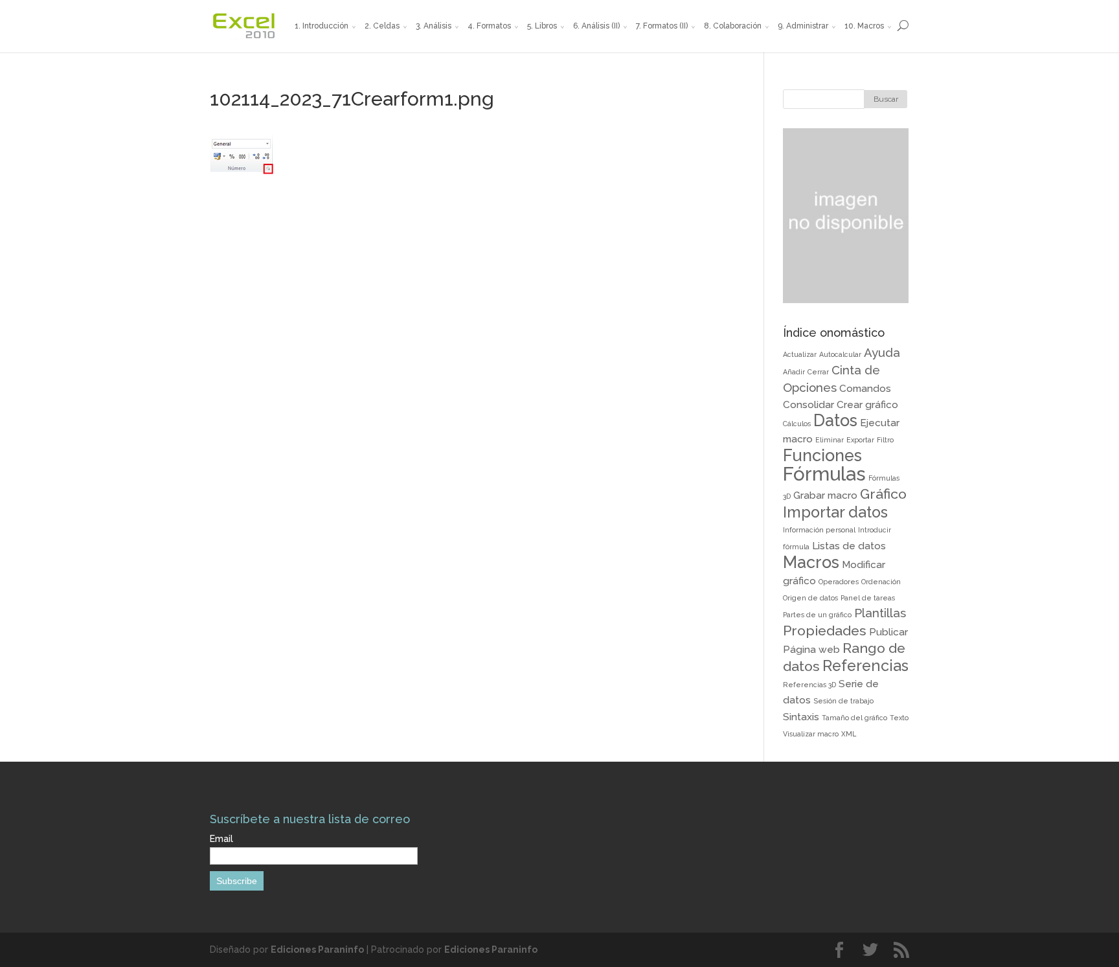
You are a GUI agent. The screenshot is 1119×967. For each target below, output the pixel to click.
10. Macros (864, 25)
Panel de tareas (868, 598)
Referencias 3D (809, 684)
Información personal (819, 530)
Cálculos (797, 423)
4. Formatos (489, 25)
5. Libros (542, 25)
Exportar (860, 440)
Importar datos (835, 512)
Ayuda (882, 352)
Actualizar (800, 354)
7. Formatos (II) (662, 25)
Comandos (865, 388)
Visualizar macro (811, 734)
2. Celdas (382, 25)
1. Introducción (321, 25)
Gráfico (883, 494)
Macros (811, 562)
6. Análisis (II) (596, 25)
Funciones (822, 455)
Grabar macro (825, 495)
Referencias (865, 665)
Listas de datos (849, 546)
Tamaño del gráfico (854, 718)
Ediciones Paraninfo (317, 949)
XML (848, 734)
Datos (835, 420)
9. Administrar (803, 25)
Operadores (839, 582)
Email (221, 839)
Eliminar (829, 440)
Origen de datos (810, 598)
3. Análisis (433, 25)
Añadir (794, 372)
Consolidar (808, 404)
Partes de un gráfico (817, 615)
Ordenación (881, 582)
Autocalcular (840, 354)
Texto (899, 718)
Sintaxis (801, 717)
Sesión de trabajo (843, 701)
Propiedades (824, 630)
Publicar (888, 632)
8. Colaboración (733, 25)
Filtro (885, 440)
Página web (811, 649)
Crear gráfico (867, 404)
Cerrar (818, 372)
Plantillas (880, 613)
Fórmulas (824, 473)
